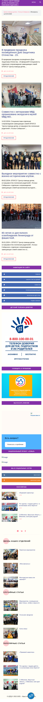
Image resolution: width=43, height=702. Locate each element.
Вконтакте (22, 531)
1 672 (20, 508)
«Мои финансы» (24, 564)
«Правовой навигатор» (26, 493)
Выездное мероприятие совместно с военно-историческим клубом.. (21, 174)
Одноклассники (25, 531)
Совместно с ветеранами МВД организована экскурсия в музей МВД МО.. (19, 114)
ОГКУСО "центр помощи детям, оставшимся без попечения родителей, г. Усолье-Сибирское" (10, 4)
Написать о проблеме (15, 444)
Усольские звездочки (26, 615)
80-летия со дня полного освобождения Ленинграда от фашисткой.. (17, 235)
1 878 (20, 495)
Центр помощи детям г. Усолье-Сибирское (16, 12)
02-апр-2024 (10, 71)
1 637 (20, 519)
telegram (18, 531)
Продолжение (8, 76)
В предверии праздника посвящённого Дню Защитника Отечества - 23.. (18, 52)
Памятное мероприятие (27, 550)
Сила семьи (23, 628)
